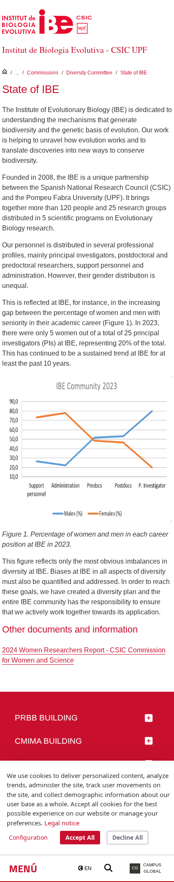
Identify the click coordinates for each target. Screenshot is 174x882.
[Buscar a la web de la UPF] (108, 868)
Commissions (42, 73)
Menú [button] (23, 868)
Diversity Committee (89, 73)
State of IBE (133, 73)
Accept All (80, 837)
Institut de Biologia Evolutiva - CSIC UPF (74, 49)
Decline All (127, 837)
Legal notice (61, 823)
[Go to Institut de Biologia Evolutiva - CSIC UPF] (47, 21)
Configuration (28, 837)
